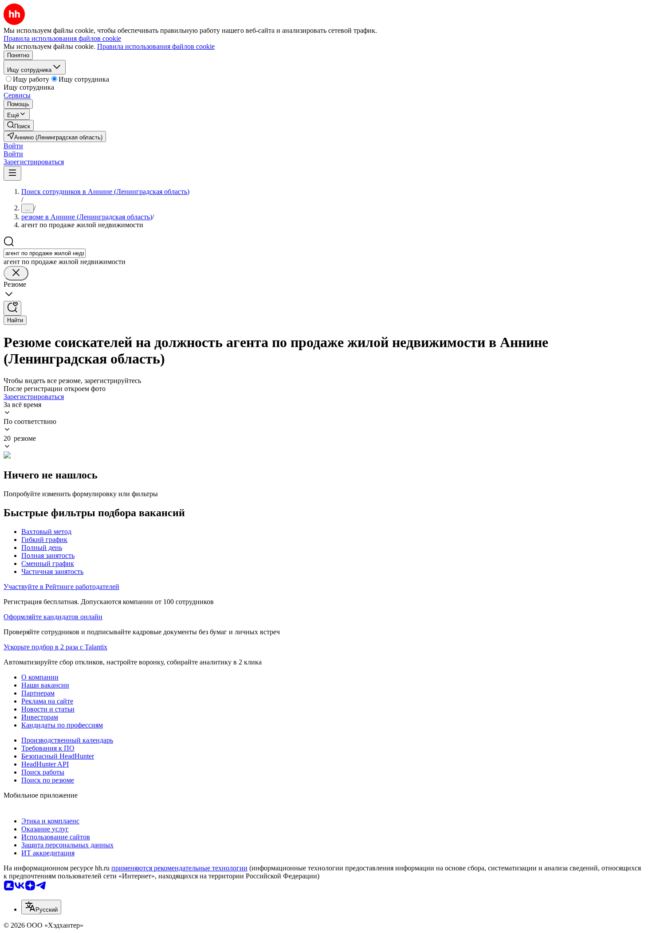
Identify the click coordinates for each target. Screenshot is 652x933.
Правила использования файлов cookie (156, 46)
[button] (13, 146)
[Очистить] (16, 273)
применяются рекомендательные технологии (179, 868)
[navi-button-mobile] (12, 173)
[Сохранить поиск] (12, 308)
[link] (19, 125)
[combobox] (45, 253)
